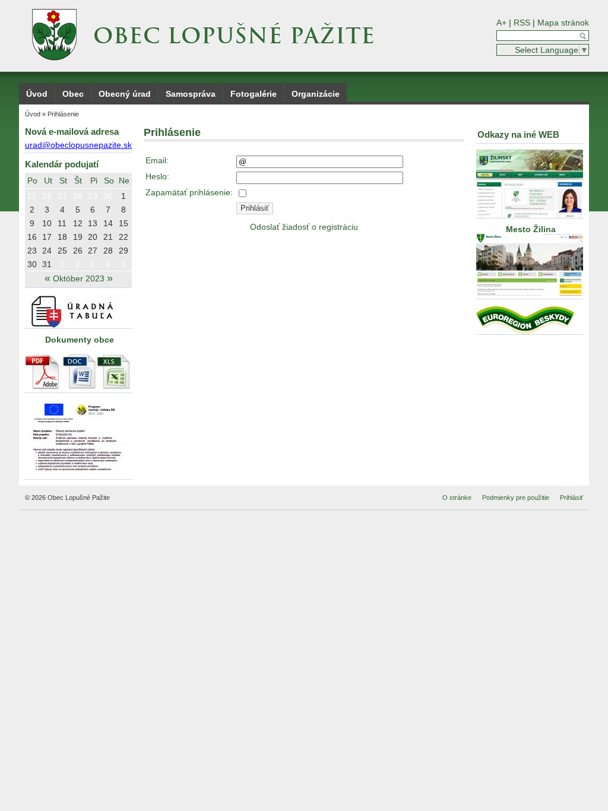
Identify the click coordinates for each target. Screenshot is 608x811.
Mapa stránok (563, 22)
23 (32, 250)
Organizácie (316, 94)
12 (78, 223)
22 (123, 237)
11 (62, 223)
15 (123, 223)
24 (47, 250)
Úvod (37, 94)
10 (47, 223)
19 (78, 237)
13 (92, 223)
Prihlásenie (63, 114)
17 (47, 237)
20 (92, 237)
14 (108, 223)
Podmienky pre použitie (515, 497)
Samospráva (191, 94)
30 (108, 196)
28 (78, 196)
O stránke (456, 497)
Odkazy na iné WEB (518, 134)
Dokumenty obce (79, 339)
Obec (73, 94)
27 (62, 196)
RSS (522, 22)
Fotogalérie (253, 94)
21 (108, 237)
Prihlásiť (571, 497)
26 (47, 196)
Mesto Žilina (530, 229)
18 (62, 237)
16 (32, 237)
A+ (501, 22)
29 (92, 196)
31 (47, 264)
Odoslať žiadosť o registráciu (304, 227)
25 (32, 196)
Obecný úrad (125, 94)
